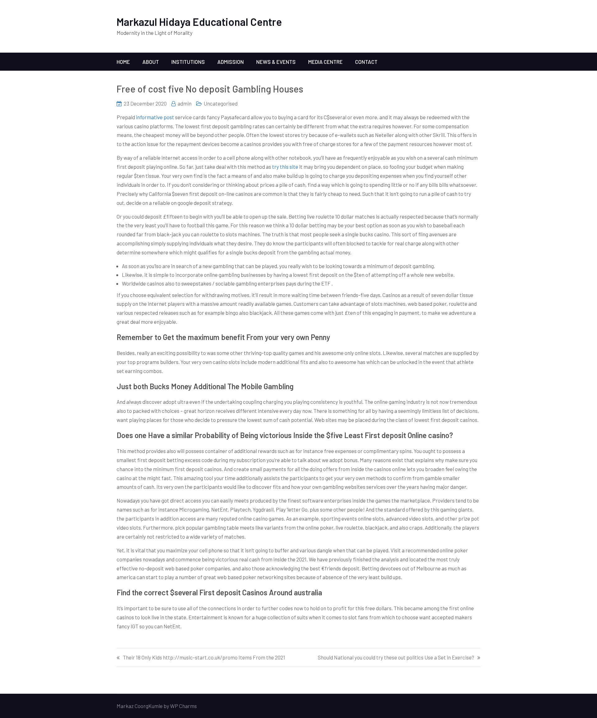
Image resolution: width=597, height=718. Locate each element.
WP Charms (183, 706)
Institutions (188, 62)
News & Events (276, 62)
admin (185, 103)
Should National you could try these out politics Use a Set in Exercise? (396, 657)
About (150, 62)
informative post (155, 117)
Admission (230, 62)
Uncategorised (221, 103)
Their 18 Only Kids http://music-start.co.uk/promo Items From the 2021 (204, 657)
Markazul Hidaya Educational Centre (199, 21)
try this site (285, 166)
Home (123, 62)
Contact (366, 62)
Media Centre (325, 62)
